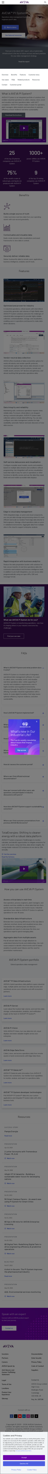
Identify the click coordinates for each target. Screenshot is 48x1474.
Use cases (5, 80)
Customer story (34, 75)
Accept (24, 1457)
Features (23, 75)
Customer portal (15, 85)
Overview (5, 75)
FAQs (13, 80)
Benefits (14, 75)
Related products (24, 80)
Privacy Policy (16, 1470)
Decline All (24, 1464)
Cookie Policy (32, 1470)
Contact (4, 85)
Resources (36, 80)
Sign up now (21, 750)
